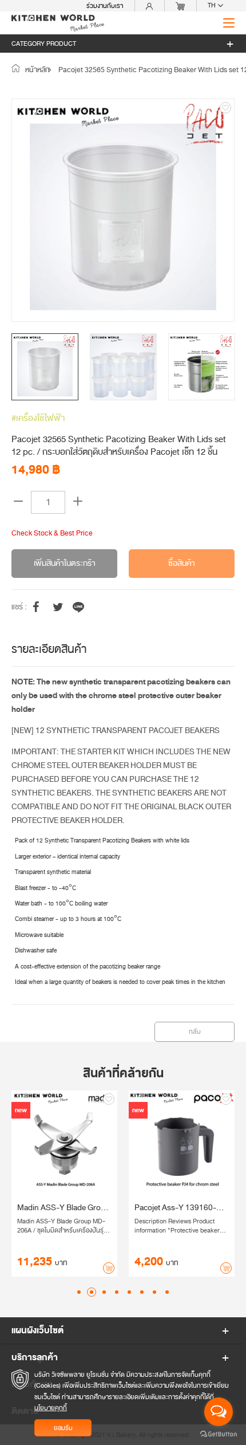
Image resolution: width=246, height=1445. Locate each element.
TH (212, 5)
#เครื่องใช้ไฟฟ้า (38, 418)
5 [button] (129, 1292)
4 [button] (116, 1292)
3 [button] (104, 1292)
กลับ (195, 1031)
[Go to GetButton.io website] (218, 1433)
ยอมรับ (63, 1428)
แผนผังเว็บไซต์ (37, 1330)
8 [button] (167, 1292)
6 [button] (142, 1292)
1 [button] (79, 1292)
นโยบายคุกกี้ (50, 1408)
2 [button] (91, 1292)
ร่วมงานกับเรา (104, 5)
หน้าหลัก (36, 70)
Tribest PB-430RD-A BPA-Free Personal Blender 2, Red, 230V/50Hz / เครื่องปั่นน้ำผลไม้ (188, 1208)
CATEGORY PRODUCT (43, 43)
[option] (123, 210)
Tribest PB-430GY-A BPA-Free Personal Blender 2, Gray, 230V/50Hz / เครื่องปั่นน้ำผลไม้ (72, 1208)
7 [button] (154, 1292)
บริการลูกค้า (34, 1357)
